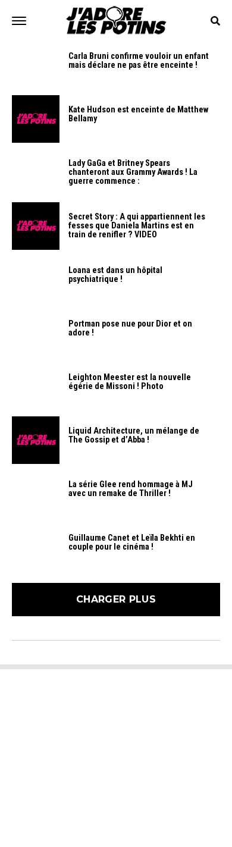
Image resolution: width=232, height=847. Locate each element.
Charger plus (116, 599)
